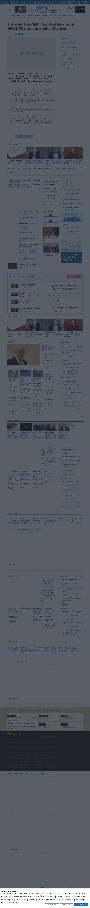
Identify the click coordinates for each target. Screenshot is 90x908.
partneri (7, 893)
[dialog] (45, 898)
